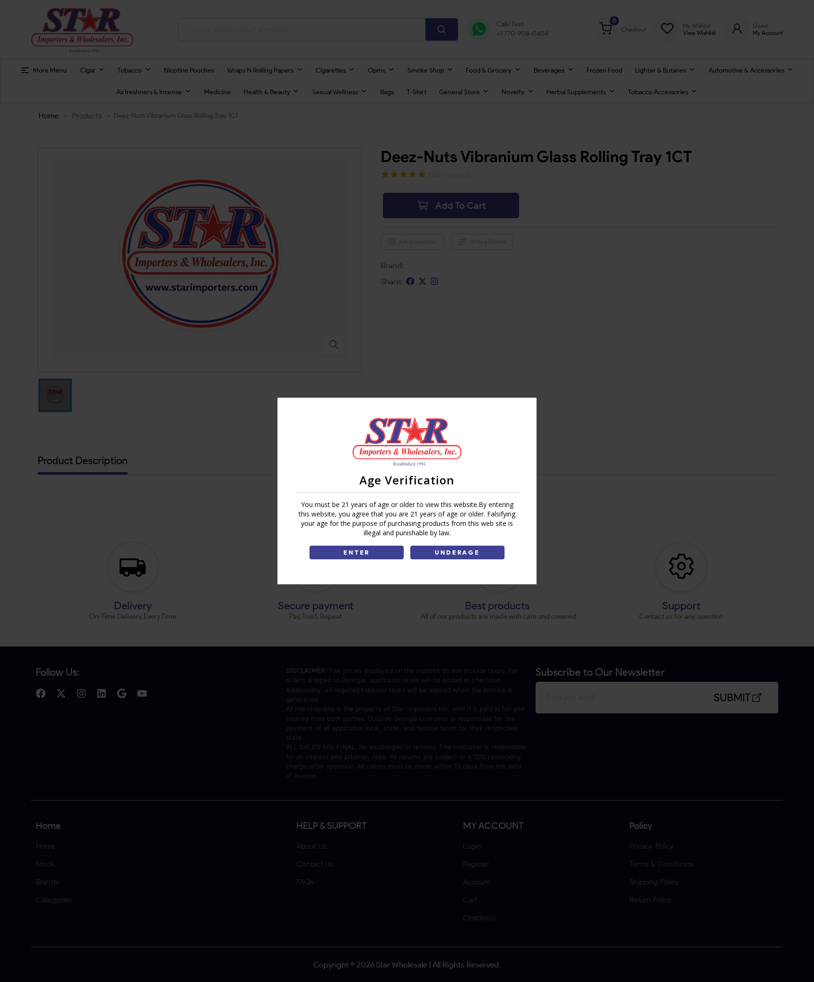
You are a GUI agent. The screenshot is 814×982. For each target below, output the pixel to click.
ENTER (356, 552)
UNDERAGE (457, 552)
